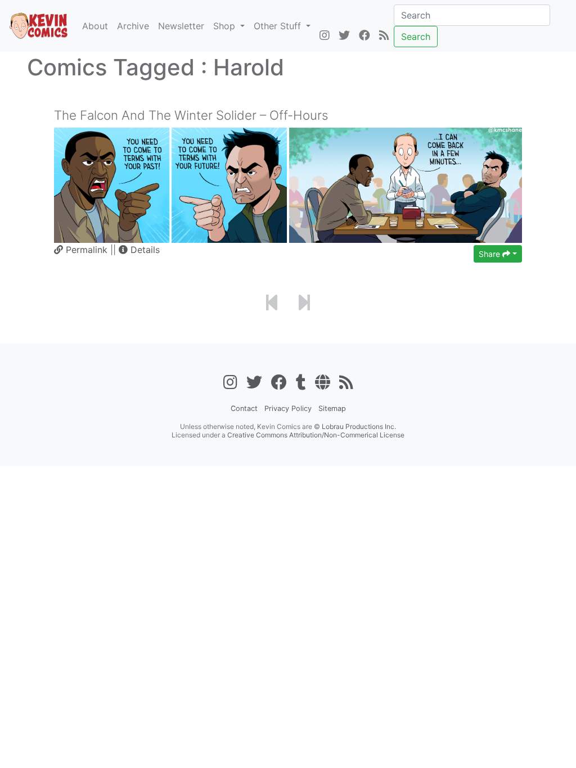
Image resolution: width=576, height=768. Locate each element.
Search (415, 36)
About (95, 25)
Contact (244, 408)
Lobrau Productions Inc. (359, 426)
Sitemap (332, 408)
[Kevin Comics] (39, 26)
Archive (133, 25)
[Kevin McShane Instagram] (324, 36)
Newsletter (181, 25)
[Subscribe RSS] (384, 36)
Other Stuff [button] (279, 25)
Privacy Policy (288, 408)
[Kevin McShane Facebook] (364, 36)
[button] (139, 249)
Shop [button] (225, 25)
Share (490, 254)
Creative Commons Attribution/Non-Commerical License (315, 435)
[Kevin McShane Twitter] (344, 36)
